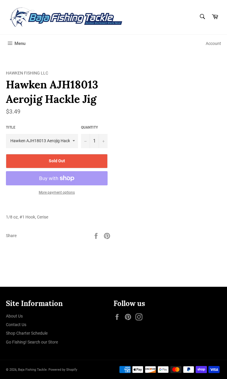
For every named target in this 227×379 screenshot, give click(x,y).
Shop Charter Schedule (27, 333)
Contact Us (16, 324)
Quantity (89, 127)
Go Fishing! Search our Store (32, 342)
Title (10, 127)
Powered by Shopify (62, 370)
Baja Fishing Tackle (32, 370)
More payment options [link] (57, 192)
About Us (14, 316)
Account (213, 43)
